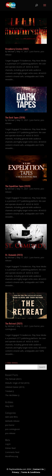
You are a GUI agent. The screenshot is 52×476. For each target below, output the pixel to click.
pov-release (10, 433)
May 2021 (9, 406)
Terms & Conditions (30, 472)
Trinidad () (9, 391)
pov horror (35, 51)
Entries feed (10, 448)
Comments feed (12, 452)
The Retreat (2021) (13, 323)
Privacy (15, 472)
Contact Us (38, 469)
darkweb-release (12, 421)
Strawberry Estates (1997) (17, 48)
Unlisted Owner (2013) (14, 387)
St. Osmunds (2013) (14, 254)
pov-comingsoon (12, 429)
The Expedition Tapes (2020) (17, 186)
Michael (11, 51)
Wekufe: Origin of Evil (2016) (17, 383)
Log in (8, 444)
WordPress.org (11, 456)
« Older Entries (11, 363)
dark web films (11, 417)
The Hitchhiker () (12, 395)
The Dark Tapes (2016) (15, 117)
